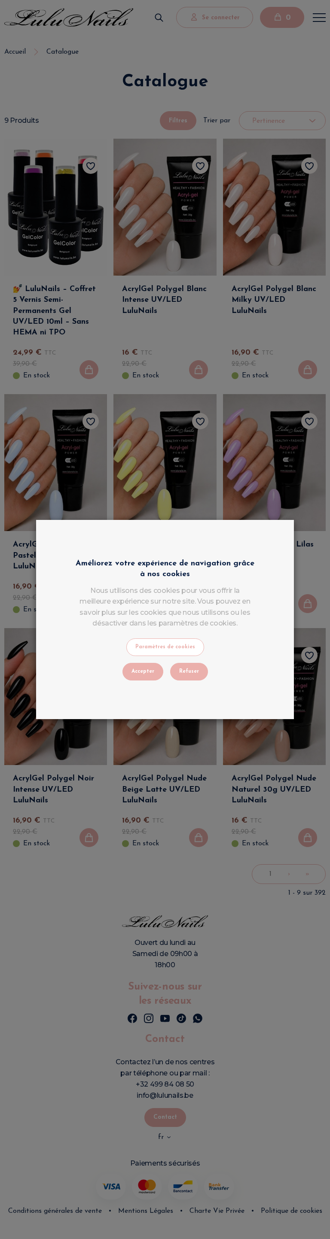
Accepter (142, 671)
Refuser (189, 671)
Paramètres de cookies (165, 647)
